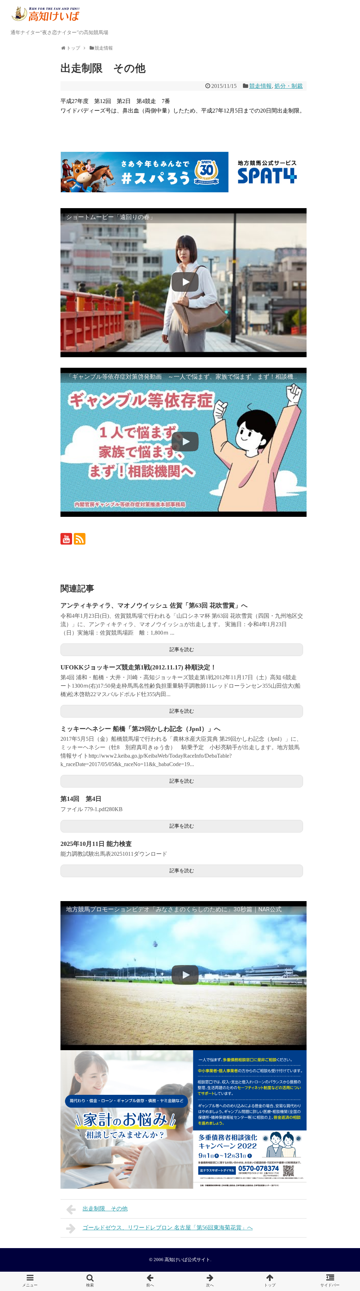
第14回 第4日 (81, 798)
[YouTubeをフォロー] (66, 539)
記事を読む (181, 649)
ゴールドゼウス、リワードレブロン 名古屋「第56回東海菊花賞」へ (168, 1228)
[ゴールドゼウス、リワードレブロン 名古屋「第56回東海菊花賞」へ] (210, 1281)
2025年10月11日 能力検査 (96, 843)
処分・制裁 (289, 86)
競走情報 (260, 86)
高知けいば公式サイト (187, 1259)
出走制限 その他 (105, 1209)
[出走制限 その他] (150, 1281)
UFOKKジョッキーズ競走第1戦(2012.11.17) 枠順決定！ (138, 667)
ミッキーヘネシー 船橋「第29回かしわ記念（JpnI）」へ (140, 728)
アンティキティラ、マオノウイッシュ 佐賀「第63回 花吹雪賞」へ (154, 605)
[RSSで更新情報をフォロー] (79, 539)
